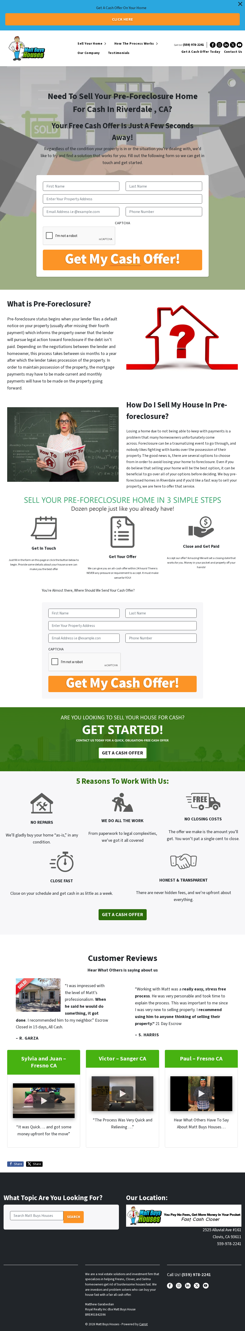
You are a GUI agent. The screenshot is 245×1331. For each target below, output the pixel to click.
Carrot (143, 1324)
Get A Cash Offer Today (200, 51)
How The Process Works (134, 43)
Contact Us (233, 51)
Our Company (89, 53)
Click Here (122, 19)
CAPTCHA (122, 223)
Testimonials (119, 53)
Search (73, 1216)
